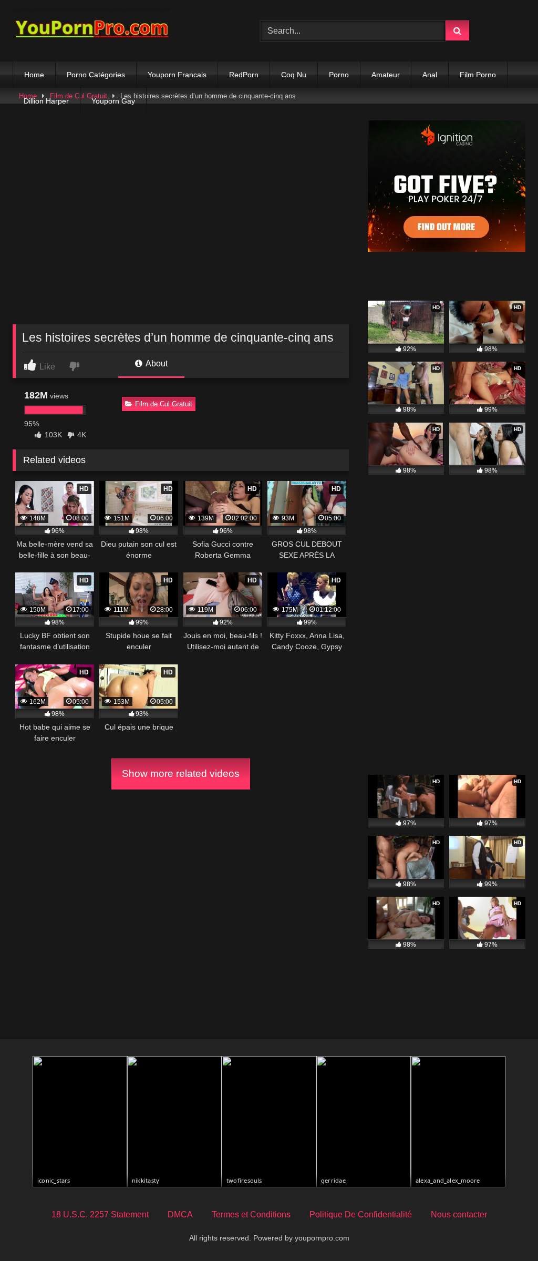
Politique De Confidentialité (360, 1214)
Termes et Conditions (251, 1214)
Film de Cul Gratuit (163, 404)
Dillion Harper (46, 101)
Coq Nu (293, 74)
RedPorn (243, 74)
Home (34, 74)
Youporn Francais (177, 74)
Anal (429, 74)
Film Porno (478, 74)
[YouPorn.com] (120, 30)
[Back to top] (505, 1229)
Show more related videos (181, 773)
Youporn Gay (113, 101)
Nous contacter (459, 1214)
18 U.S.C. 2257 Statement (100, 1214)
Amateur (385, 74)
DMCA (180, 1214)
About (156, 363)
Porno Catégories (96, 74)
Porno (339, 74)
